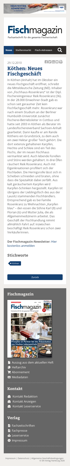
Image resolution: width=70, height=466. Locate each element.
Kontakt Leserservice (27, 406)
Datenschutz (23, 458)
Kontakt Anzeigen (24, 401)
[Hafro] (35, 12)
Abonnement (21, 372)
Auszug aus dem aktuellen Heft (32, 362)
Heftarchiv (19, 367)
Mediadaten (20, 377)
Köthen (15, 263)
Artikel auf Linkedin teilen (53, 63)
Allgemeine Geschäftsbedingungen (47, 458)
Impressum (19, 440)
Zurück (35, 277)
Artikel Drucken (61, 63)
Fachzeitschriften (23, 426)
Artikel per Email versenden (57, 63)
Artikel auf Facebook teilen (46, 63)
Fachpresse (19, 431)
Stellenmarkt (23, 50)
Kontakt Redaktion (25, 396)
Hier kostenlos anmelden (32, 243)
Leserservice (20, 435)
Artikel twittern (50, 63)
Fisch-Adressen (43, 50)
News (9, 50)
